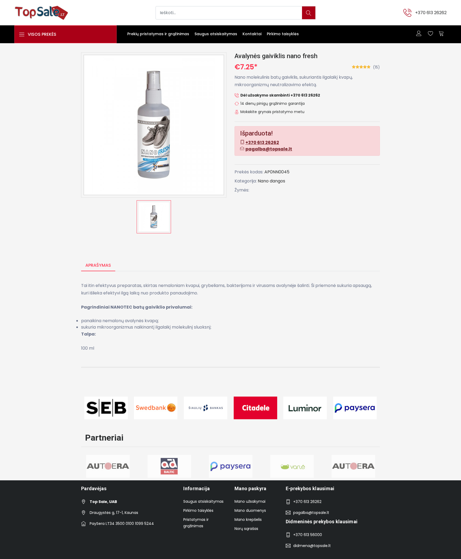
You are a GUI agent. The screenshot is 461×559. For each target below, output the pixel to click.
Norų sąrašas (246, 528)
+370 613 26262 (431, 13)
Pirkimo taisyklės (283, 34)
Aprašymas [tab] (98, 265)
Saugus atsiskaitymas (215, 34)
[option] (154, 216)
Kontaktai (252, 34)
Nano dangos (271, 181)
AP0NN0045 (276, 172)
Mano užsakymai (250, 501)
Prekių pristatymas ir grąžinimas (158, 34)
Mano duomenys (250, 510)
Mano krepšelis (248, 519)
